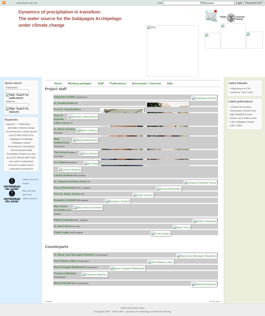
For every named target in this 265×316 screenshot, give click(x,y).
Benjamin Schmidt (64, 200)
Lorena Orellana (63, 175)
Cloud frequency (14, 131)
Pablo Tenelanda (63, 220)
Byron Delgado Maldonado (69, 267)
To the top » (215, 301)
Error (31, 135)
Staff (101, 83)
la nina (32, 154)
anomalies (13, 128)
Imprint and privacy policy (132, 308)
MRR (27, 157)
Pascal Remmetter (65, 187)
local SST (11, 157)
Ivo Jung (59, 162)
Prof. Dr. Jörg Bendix (66, 109)
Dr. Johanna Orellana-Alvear (70, 181)
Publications (118, 83)
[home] (9, 15)
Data (170, 83)
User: (160, 2)
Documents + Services (146, 83)
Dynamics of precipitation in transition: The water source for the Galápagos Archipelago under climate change (69, 18)
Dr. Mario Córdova (64, 129)
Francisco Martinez (65, 273)
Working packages (80, 83)
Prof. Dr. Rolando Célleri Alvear (62, 119)
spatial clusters (26, 165)
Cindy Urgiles (62, 232)
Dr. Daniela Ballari (64, 103)
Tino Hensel (61, 152)
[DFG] (175, 42)
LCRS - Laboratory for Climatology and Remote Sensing (144, 311)
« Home (48, 301)
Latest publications (240, 101)
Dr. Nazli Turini (62, 226)
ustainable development (21, 169)
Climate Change (27, 128)
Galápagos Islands (21, 142)
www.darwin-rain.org (27, 3)
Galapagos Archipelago (21, 139)
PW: (203, 2)
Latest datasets (237, 83)
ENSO (25, 135)
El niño (17, 135)
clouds (26, 131)
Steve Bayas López (65, 261)
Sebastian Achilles (65, 97)
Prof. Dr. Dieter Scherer (67, 194)
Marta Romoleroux (65, 283)
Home (58, 83)
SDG (33, 157)
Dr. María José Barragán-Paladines (74, 254)
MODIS (20, 157)
